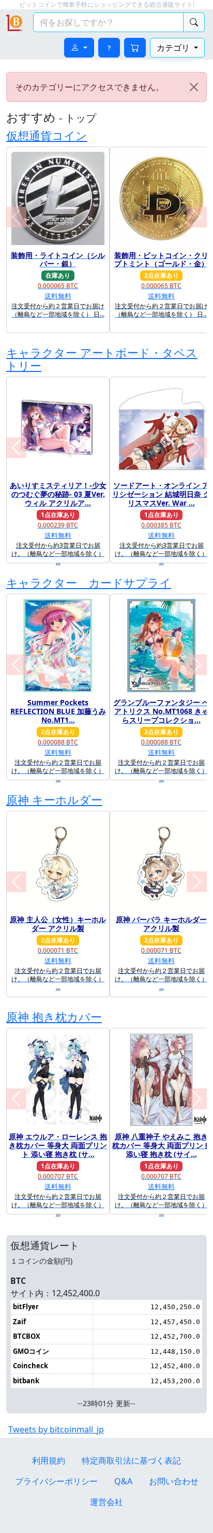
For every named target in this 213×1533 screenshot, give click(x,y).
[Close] (193, 87)
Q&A (123, 1481)
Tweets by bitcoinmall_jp (56, 1429)
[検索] (194, 22)
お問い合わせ (174, 1481)
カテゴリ (174, 47)
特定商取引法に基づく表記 (131, 1460)
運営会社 (106, 1502)
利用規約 (48, 1460)
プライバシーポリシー (56, 1481)
